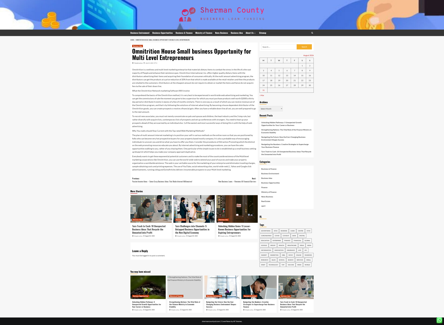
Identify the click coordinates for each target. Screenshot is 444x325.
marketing (274, 255)
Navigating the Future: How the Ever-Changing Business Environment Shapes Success (283, 138)
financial (297, 240)
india (309, 245)
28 (295, 85)
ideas (302, 245)
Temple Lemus (138, 63)
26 (279, 85)
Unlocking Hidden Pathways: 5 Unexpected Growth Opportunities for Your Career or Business (281, 123)
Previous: (162, 180)
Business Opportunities (162, 32)
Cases (292, 231)
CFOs (308, 231)
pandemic (308, 255)
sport (263, 206)
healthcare (291, 245)
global (307, 240)
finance (287, 240)
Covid (277, 236)
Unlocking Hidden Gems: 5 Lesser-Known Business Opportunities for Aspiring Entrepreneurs (234, 229)
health (281, 245)
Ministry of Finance (203, 32)
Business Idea (237, 32)
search (290, 260)
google (264, 245)
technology (273, 265)
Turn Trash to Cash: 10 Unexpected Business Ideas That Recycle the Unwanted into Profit (148, 229)
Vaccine (291, 265)
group (272, 245)
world (307, 265)
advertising (265, 231)
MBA (283, 255)
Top (283, 265)
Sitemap (262, 32)
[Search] (312, 33)
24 (263, 85)
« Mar (262, 95)
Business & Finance (184, 32)
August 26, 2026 (236, 236)
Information (266, 250)
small (308, 260)
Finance (264, 187)
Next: (237, 180)
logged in (146, 255)
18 (271, 80)
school (282, 260)
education (265, 240)
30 (310, 85)
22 (302, 80)
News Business (221, 32)
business (284, 231)
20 (287, 80)
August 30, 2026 (150, 236)
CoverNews (226, 321)
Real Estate (265, 201)
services (300, 260)
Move (290, 255)
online (298, 255)
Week (299, 265)
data (294, 236)
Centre (300, 231)
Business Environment (140, 32)
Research (264, 260)
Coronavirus (266, 236)
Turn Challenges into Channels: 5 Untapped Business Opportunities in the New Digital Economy (192, 229)
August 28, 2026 (193, 236)
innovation (279, 250)
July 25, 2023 (149, 63)
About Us (250, 32)
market (264, 255)
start (263, 265)
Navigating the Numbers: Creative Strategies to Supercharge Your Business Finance (285, 145)
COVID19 (286, 236)
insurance (291, 250)
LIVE (299, 250)
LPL (306, 250)
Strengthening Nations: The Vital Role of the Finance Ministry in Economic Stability (286, 131)
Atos (275, 231)
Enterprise (277, 240)
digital (302, 236)
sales (274, 260)
